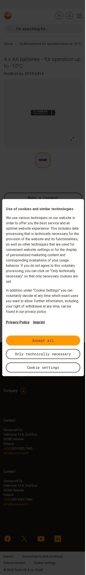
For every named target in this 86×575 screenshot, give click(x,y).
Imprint (39, 322)
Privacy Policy (18, 322)
